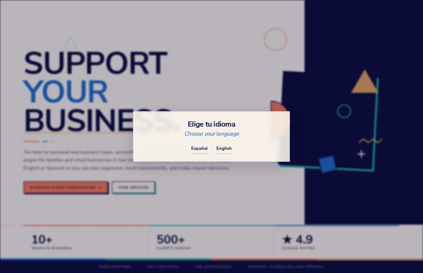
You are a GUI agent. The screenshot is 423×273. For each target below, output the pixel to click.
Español (199, 148)
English (224, 148)
